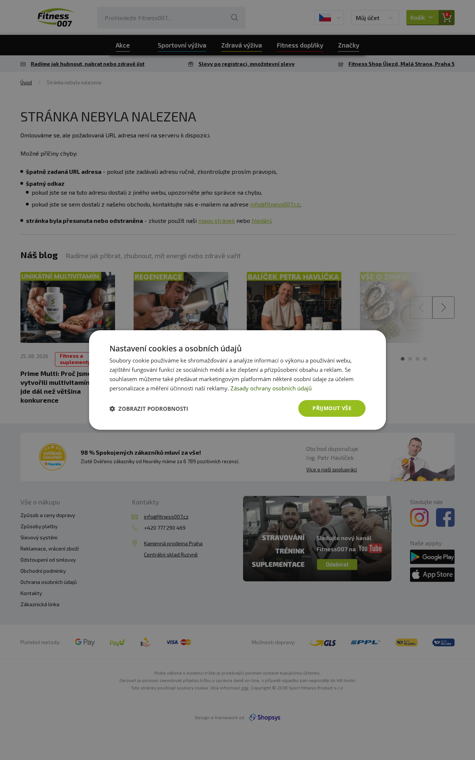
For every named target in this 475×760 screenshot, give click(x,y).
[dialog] (237, 380)
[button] (148, 409)
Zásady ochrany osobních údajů (271, 388)
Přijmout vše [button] (331, 408)
